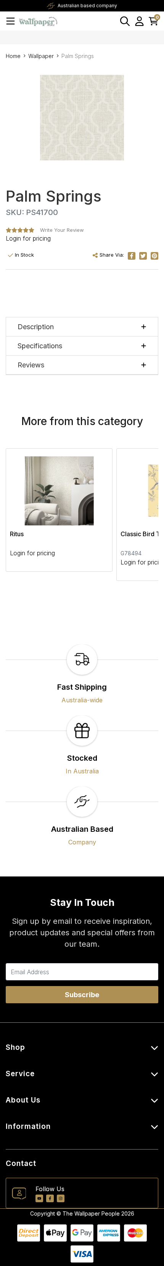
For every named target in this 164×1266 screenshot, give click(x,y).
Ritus (17, 534)
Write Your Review (62, 230)
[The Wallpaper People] (38, 21)
